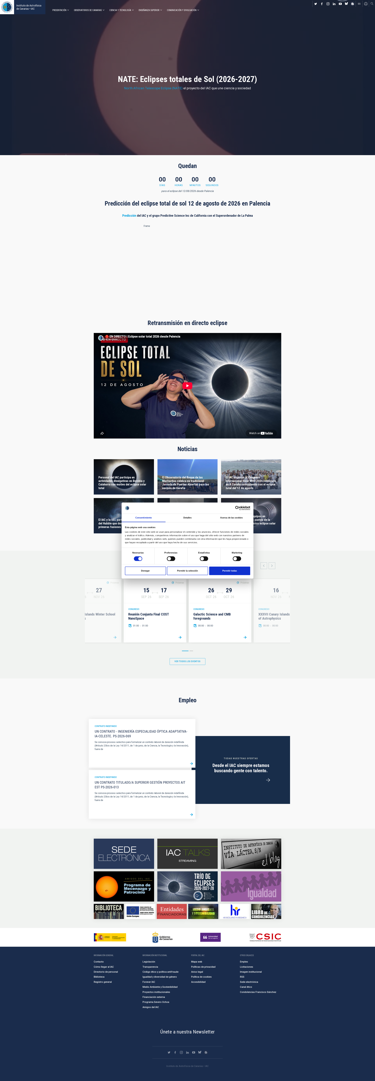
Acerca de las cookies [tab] (231, 518)
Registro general (103, 982)
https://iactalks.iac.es (187, 854)
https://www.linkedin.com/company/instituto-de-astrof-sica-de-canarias (334, 4)
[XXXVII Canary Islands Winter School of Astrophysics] (115, 637)
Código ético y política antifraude (160, 971)
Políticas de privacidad (203, 966)
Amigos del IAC (151, 1007)
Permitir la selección (187, 571)
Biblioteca (99, 976)
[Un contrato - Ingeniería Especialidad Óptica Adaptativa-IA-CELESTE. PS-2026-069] (191, 764)
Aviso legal (197, 971)
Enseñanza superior (149, 10)
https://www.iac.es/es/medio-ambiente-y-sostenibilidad (203, 911)
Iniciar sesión (366, 4)
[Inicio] (7, 7)
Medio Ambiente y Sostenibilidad (160, 987)
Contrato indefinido (106, 726)
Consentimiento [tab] (143, 518)
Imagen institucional (251, 971)
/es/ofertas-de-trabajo (268, 780)
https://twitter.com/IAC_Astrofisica (316, 4)
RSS (242, 976)
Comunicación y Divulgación (181, 10)
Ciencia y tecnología (120, 10)
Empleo (244, 961)
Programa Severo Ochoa (156, 1002)
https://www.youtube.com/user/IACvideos (340, 4)
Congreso (133, 609)
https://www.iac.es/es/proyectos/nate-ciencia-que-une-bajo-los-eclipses (187, 886)
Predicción (129, 215)
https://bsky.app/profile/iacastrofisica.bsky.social (346, 4)
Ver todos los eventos (187, 661)
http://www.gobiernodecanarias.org (162, 937)
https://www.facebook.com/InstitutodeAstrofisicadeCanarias (322, 4)
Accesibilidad (198, 982)
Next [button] (272, 565)
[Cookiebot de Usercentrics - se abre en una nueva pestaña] (237, 508)
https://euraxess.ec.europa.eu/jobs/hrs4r (235, 911)
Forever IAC (149, 982)
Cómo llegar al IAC (104, 966)
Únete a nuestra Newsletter (187, 1032)
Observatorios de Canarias (88, 10)
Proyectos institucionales (156, 992)
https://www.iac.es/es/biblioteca (109, 911)
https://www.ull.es (210, 937)
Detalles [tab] (187, 518)
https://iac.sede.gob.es (124, 854)
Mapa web (196, 961)
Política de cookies (201, 976)
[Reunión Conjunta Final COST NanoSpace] (180, 637)
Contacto (99, 961)
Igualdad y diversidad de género (160, 976)
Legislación (149, 961)
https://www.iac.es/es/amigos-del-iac (124, 886)
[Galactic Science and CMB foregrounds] (245, 637)
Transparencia (150, 966)
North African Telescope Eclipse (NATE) (153, 88)
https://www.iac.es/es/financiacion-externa (172, 911)
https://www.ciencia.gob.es (110, 937)
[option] (155, 611)
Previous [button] (263, 565)
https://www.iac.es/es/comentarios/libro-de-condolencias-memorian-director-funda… (266, 911)
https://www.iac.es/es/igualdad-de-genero (251, 886)
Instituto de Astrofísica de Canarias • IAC (28, 7)
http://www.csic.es (265, 937)
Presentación (59, 10)
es (359, 4)
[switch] (171, 558)
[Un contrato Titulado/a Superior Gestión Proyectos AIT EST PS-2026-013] (191, 815)
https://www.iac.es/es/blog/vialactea (353, 4)
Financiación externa (154, 997)
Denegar (145, 571)
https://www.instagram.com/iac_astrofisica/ (328, 4)
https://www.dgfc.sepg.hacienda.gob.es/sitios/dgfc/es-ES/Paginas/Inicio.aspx (140, 911)
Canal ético (246, 987)
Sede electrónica (249, 982)
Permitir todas (229, 571)
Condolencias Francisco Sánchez (258, 992)
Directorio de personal (106, 971)
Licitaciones (246, 966)
